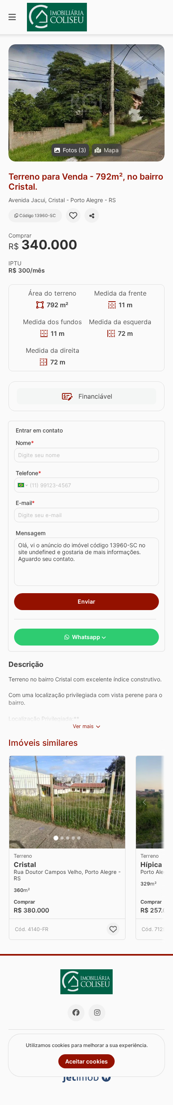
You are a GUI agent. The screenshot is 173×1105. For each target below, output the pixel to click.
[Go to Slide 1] (56, 838)
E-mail (25, 502)
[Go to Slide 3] (67, 838)
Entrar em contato (39, 430)
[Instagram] (97, 1012)
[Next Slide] (158, 102)
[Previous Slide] (15, 102)
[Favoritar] (73, 215)
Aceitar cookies (86, 1061)
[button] (86, 102)
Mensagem (30, 533)
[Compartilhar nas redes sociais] (91, 215)
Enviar (86, 601)
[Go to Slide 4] (73, 838)
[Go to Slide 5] (78, 838)
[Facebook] (76, 1012)
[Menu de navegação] (12, 17)
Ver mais (83, 726)
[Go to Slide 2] (62, 838)
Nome (25, 442)
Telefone (28, 473)
